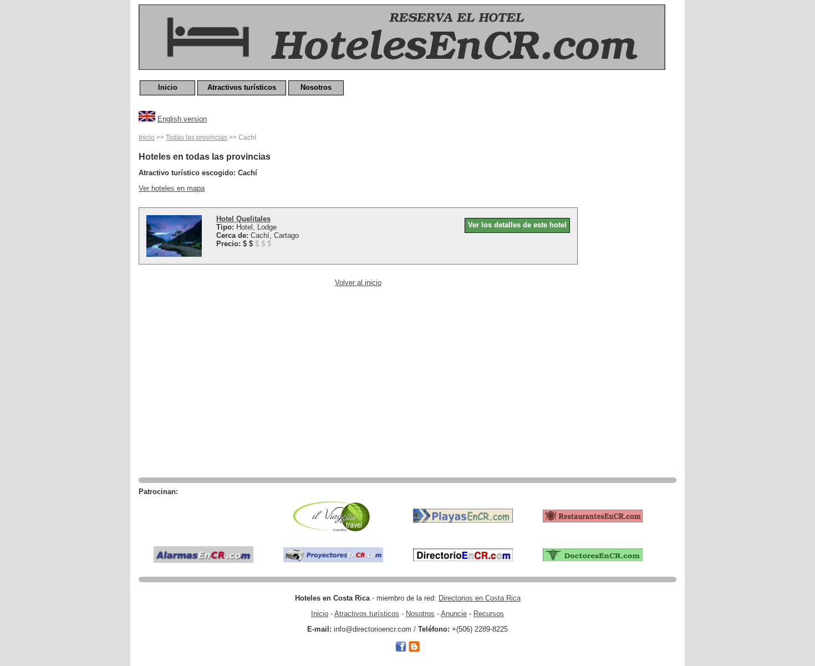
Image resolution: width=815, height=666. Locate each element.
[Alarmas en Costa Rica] (203, 554)
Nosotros (316, 87)
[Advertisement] (632, 297)
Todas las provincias (196, 137)
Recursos (488, 613)
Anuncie (454, 613)
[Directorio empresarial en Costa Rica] (463, 554)
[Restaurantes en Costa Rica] (593, 515)
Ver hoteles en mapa (172, 188)
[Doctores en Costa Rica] (593, 554)
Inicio (167, 87)
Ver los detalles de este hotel (517, 225)
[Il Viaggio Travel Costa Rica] (333, 515)
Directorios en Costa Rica (480, 598)
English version (182, 119)
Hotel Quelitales (243, 219)
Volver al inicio (358, 282)
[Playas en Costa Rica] (463, 515)
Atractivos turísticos (241, 87)
